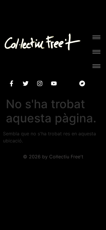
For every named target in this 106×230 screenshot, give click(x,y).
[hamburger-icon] (96, 37)
